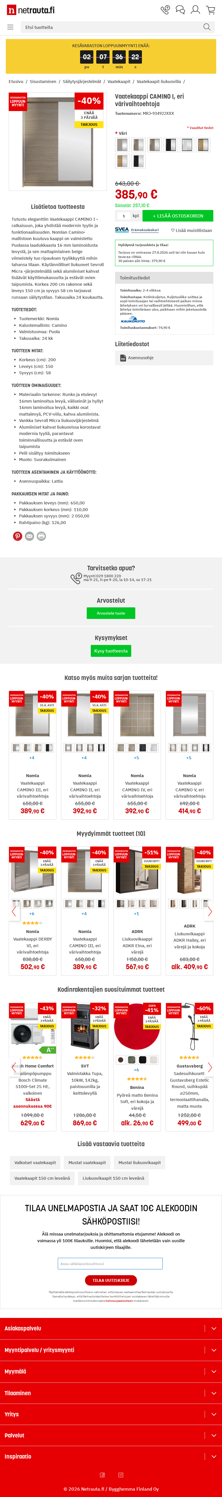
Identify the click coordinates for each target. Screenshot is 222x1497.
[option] (122, 145)
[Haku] (207, 27)
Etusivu (17, 81)
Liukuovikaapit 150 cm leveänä (113, 1178)
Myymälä (15, 1371)
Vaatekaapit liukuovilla (159, 81)
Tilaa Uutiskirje (111, 1280)
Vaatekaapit (120, 81)
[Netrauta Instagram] (121, 1475)
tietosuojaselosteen (119, 1301)
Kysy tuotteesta (111, 651)
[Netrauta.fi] (30, 10)
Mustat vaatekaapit (87, 1162)
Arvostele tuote (111, 613)
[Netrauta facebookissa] (103, 1475)
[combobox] (118, 27)
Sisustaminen (44, 81)
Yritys (12, 1414)
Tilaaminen (18, 1393)
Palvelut (14, 1435)
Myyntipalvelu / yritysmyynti (39, 1350)
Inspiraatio (18, 1456)
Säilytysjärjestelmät (82, 81)
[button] (10, 27)
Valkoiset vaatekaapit (35, 1162)
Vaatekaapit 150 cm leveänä (42, 1178)
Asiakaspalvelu (23, 1328)
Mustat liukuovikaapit (140, 1162)
